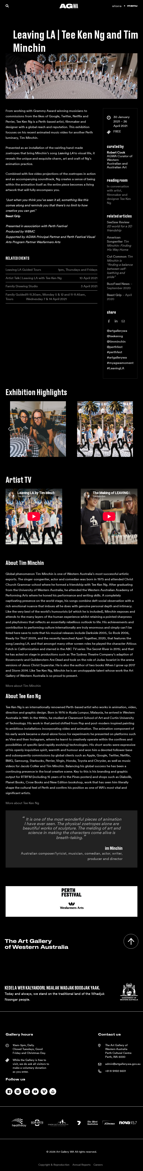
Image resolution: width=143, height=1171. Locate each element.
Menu (132, 5)
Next (133, 429)
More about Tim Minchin (23, 686)
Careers (98, 1164)
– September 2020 (119, 286)
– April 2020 (119, 297)
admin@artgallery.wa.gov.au (122, 1064)
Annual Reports (81, 1164)
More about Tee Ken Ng (22, 803)
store (117, 6)
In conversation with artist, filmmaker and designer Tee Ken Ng (119, 194)
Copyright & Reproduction (53, 1164)
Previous (9, 429)
